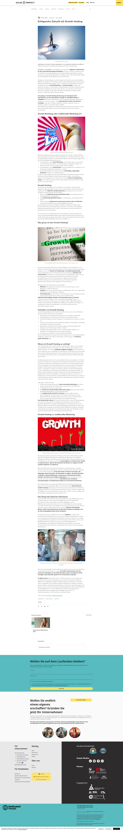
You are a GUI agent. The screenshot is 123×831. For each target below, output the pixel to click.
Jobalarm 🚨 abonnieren (21, 775)
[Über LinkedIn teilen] (44, 606)
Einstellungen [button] (101, 828)
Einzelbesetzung (21, 757)
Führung (47, 9)
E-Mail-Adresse (33, 675)
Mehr (73, 9)
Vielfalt (33, 756)
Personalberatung (19, 753)
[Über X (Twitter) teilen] (41, 606)
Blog (33, 750)
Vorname (32, 670)
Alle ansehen (89, 615)
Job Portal (17, 773)
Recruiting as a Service (22, 755)
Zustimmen (116, 828)
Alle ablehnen (108, 828)
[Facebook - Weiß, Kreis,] (98, 761)
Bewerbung (61, 9)
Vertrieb (41, 9)
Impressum (35, 752)
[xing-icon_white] (94, 761)
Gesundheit (53, 9)
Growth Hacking (49, 598)
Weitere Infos (97, 819)
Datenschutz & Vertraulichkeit (22, 781)
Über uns (68, 9)
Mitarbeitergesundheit (20, 764)
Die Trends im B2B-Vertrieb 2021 (40, 630)
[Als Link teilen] (47, 606)
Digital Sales (41, 598)
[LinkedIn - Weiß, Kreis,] (90, 761)
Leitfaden (17, 779)
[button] (119, 3)
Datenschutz (35, 754)
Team (33, 765)
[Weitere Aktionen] (84, 18)
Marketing (56, 598)
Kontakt (34, 767)
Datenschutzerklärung (22, 829)
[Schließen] (121, 829)
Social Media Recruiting (23, 759)
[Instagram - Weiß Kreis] (102, 761)
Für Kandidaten (22, 769)
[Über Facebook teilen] (38, 606)
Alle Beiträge (34, 9)
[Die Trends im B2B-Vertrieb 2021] (40, 622)
